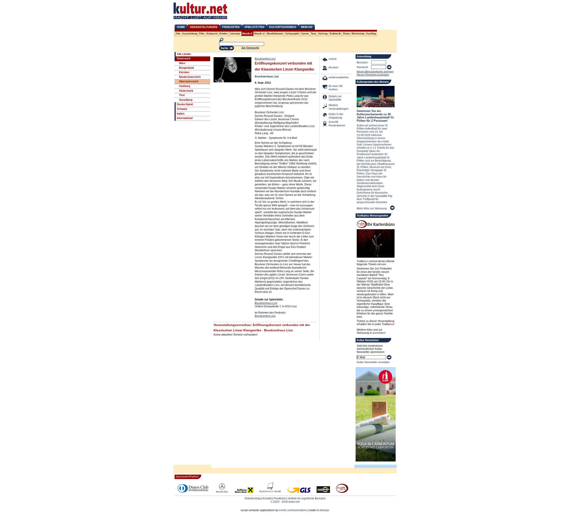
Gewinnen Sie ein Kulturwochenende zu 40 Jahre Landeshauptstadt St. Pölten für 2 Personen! (375, 115)
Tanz (313, 33)
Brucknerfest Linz (265, 58)
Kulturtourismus (282, 27)
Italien (180, 113)
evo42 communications (293, 510)
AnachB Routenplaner (332, 123)
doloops (324, 510)
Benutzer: (362, 62)
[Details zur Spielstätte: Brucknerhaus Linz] (325, 97)
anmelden (379, 332)
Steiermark (186, 90)
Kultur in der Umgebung (336, 116)
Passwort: (362, 67)
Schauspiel (292, 33)
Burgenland (186, 67)
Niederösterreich (190, 77)
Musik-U (259, 33)
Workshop (357, 33)
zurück (333, 59)
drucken (333, 67)
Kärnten (184, 72)
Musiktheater (275, 33)
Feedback (280, 498)
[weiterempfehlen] (325, 79)
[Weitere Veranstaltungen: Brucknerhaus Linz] (325, 106)
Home (181, 27)
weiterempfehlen (339, 77)
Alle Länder (184, 54)
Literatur (235, 33)
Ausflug (371, 33)
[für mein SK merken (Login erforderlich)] (325, 87)
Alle (177, 33)
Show (346, 33)
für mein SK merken (336, 88)
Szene (305, 33)
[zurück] (325, 60)
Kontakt (267, 498)
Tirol (182, 95)
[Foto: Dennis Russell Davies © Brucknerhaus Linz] (232, 81)
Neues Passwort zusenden (373, 74)
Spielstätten (254, 27)
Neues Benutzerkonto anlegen (375, 71)
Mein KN (306, 27)
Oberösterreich (188, 81)
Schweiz (182, 109)
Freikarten (231, 27)
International (185, 118)
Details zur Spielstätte (335, 98)
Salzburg (184, 86)
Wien (182, 63)
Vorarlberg (185, 99)
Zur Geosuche (250, 47)
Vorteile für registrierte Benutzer (307, 498)
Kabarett (212, 33)
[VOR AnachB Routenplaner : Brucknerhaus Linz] (325, 124)
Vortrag (323, 33)
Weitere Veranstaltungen (338, 107)
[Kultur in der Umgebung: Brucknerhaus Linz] (325, 115)
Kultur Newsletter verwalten (373, 362)
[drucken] (325, 69)
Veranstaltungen (203, 27)
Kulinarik (335, 33)
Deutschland (185, 104)
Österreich (183, 58)
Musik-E (247, 33)
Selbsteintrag (252, 498)
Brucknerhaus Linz (267, 76)
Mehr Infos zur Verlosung (372, 208)
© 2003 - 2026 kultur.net (285, 501)
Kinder (223, 33)
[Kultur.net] (200, 19)
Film (201, 33)
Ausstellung (189, 33)
